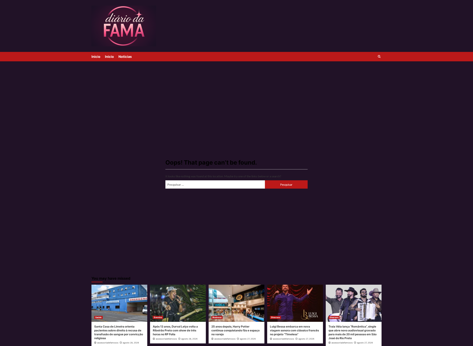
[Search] (379, 56)
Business (217, 317)
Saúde (98, 317)
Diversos (275, 317)
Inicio (95, 57)
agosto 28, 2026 (131, 342)
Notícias (125, 57)
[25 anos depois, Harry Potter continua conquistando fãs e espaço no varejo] (236, 303)
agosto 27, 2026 (248, 339)
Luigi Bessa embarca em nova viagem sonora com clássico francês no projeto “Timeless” (294, 330)
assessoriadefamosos (107, 342)
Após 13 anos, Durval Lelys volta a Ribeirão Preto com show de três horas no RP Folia (175, 330)
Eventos (158, 317)
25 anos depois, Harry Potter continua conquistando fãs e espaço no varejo (235, 330)
